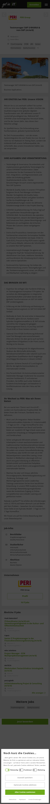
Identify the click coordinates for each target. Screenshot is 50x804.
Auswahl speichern (25, 778)
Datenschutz (12, 799)
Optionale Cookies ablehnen (25, 785)
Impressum (22, 799)
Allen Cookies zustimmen (25, 792)
